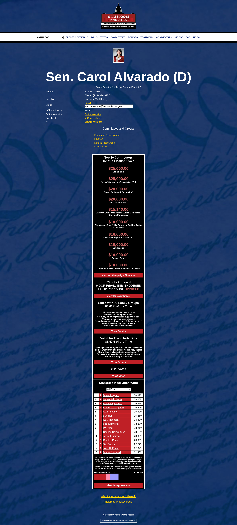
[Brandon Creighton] (96, 477)
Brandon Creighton (113, 407)
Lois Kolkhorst (110, 423)
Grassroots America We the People (118, 515)
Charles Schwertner (114, 432)
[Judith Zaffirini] (115, 477)
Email (88, 103)
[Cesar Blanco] (113, 477)
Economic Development (107, 135)
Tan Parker (109, 444)
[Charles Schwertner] (101, 477)
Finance (98, 139)
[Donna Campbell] (105, 477)
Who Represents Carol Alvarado (118, 496)
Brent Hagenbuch (112, 403)
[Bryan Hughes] (94, 477)
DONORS (133, 37)
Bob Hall (107, 415)
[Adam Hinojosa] (102, 477)
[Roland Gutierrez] (117, 477)
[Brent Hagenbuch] (95, 477)
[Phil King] (100, 477)
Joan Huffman (110, 448)
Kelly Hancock (110, 419)
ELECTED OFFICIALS (77, 37)
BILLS (94, 37)
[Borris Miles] (116, 477)
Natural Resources (104, 142)
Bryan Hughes (111, 395)
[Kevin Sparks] (97, 477)
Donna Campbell (112, 452)
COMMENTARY (164, 37)
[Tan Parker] (104, 477)
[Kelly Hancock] (99, 477)
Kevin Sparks (110, 411)
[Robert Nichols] (109, 477)
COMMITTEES (117, 37)
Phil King (108, 428)
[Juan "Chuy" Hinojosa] (111, 477)
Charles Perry (110, 440)
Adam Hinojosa (111, 436)
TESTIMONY (146, 37)
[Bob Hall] (98, 477)
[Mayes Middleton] (95, 477)
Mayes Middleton (112, 399)
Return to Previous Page (118, 501)
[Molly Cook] (112, 477)
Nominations (101, 146)
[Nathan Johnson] (114, 477)
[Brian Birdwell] (107, 477)
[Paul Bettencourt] (106, 477)
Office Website (93, 114)
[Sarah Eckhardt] (110, 477)
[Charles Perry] (103, 477)
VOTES (104, 37)
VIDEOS (179, 37)
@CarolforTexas (93, 118)
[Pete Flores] (108, 477)
